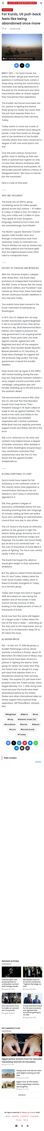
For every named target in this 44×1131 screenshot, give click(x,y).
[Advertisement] (22, 861)
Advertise (15, 1116)
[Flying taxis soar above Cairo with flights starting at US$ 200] (8, 1073)
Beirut (25, 714)
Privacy (19, 1120)
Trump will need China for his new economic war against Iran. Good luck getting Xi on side (32, 1010)
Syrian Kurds (28, 729)
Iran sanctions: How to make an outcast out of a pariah (10, 1008)
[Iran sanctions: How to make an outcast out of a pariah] (11, 998)
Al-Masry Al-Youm (27, 1112)
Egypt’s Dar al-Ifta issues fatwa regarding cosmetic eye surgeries (27, 1084)
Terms (25, 1120)
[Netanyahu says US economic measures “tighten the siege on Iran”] (32, 972)
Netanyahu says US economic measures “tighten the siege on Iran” (32, 982)
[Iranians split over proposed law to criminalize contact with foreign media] (11, 972)
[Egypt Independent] (22, 3)
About (8, 1116)
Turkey (22, 734)
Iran (36, 714)
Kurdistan (10, 724)
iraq (11, 719)
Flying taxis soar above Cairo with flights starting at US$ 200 (29, 1073)
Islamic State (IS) (27, 719)
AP (5, 29)
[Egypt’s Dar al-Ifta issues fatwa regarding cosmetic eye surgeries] (8, 1084)
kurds (24, 724)
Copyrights (34, 1116)
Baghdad (11, 714)
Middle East (7, 10)
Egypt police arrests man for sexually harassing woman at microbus (22, 1060)
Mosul (36, 724)
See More (22, 1095)
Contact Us (24, 1116)
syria (13, 729)
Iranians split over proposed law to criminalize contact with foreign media (10, 982)
